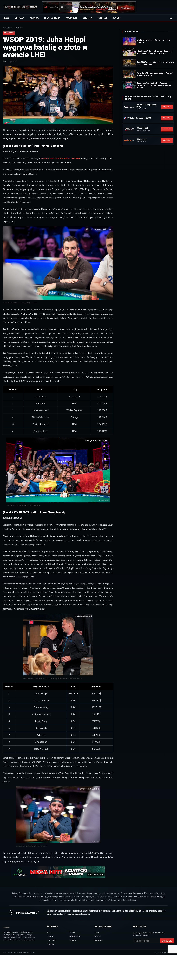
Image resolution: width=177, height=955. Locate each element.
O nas (97, 932)
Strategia (87, 18)
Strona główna (7, 27)
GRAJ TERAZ (166, 106)
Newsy (6, 18)
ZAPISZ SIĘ (167, 941)
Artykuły (19, 18)
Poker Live (102, 18)
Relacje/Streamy (52, 18)
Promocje (34, 18)
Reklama (98, 936)
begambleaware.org (62, 913)
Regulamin (98, 940)
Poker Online (71, 18)
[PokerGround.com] (20, 7)
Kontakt (117, 18)
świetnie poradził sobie (60, 158)
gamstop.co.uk (83, 913)
